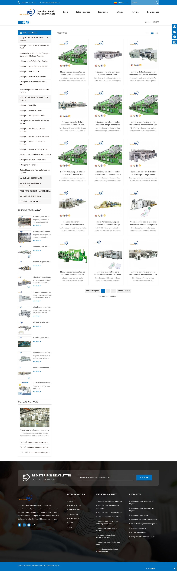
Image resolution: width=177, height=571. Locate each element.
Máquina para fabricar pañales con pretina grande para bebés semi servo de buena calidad (42, 247)
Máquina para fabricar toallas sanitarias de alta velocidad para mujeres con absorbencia (143, 273)
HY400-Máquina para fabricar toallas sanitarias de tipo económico (72, 173)
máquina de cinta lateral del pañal (35, 136)
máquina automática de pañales (143, 537)
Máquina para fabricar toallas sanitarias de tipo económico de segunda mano (108, 173)
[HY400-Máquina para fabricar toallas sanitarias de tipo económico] (72, 154)
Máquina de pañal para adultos (109, 517)
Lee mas (36, 225)
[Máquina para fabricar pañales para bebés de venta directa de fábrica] (24, 343)
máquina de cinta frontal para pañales (32, 130)
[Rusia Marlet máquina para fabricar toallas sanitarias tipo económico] (107, 204)
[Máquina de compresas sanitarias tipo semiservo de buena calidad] (72, 204)
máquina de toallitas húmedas (33, 77)
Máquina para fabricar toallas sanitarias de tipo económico (72, 73)
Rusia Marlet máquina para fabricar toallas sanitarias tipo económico (107, 223)
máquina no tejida (28, 105)
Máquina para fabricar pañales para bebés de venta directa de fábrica (42, 337)
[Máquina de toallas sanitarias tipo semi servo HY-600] (107, 54)
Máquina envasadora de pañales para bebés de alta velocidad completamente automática (42, 353)
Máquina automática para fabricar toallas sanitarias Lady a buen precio (107, 273)
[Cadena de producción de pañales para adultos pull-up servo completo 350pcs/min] (24, 267)
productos (103, 12)
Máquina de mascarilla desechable (30, 184)
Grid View (152, 33)
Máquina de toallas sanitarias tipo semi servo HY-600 (108, 73)
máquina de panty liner (30, 71)
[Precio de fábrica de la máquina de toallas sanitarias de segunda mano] (143, 204)
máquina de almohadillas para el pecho (33, 83)
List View (157, 33)
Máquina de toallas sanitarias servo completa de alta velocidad (143, 73)
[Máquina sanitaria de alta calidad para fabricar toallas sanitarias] (24, 237)
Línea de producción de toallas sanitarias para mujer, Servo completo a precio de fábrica (143, 173)
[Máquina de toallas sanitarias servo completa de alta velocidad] (143, 54)
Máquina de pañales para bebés (110, 512)
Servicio (135, 12)
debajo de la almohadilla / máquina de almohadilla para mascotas (35, 54)
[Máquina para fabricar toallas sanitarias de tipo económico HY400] (107, 104)
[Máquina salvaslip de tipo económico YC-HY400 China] (72, 104)
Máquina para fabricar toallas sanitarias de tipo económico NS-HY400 (143, 123)
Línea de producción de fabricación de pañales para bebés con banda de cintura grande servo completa (42, 368)
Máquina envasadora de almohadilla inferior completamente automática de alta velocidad (42, 307)
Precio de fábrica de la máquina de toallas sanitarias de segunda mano (143, 223)
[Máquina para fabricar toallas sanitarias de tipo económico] (72, 54)
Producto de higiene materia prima (35, 191)
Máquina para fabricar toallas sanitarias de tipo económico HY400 (108, 123)
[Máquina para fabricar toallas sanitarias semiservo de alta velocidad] (72, 254)
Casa (71, 501)
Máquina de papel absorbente (33, 115)
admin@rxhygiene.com (51, 2)
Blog (71, 523)
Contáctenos (153, 12)
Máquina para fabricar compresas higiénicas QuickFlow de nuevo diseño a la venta (34, 430)
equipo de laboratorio (30, 201)
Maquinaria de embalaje (31, 178)
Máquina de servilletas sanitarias (110, 501)
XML (70, 527)
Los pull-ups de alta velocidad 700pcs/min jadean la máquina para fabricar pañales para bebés (42, 322)
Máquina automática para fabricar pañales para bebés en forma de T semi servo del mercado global (42, 277)
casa (65, 12)
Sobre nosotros (83, 12)
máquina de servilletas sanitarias (34, 66)
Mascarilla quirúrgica (30, 196)
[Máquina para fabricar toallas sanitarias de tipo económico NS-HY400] (143, 104)
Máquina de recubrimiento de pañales (32, 143)
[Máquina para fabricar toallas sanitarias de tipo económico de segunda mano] (107, 154)
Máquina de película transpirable (34, 149)
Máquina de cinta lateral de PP (33, 160)
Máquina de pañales (29, 165)
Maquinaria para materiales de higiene (34, 99)
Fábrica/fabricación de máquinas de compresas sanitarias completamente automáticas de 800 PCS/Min (42, 383)
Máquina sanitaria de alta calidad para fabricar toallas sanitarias (42, 231)
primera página (92, 290)
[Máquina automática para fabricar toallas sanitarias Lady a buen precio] (107, 254)
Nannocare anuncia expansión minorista (44, 452)
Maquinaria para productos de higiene (34, 39)
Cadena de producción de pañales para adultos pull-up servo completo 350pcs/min (42, 262)
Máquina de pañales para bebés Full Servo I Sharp (45, 447)
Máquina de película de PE (31, 110)
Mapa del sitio (74, 518)
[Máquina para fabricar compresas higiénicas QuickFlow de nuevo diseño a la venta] (34, 417)
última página (124, 290)
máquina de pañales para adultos (34, 61)
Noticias (119, 12)
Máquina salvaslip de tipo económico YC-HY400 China (72, 123)
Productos (73, 514)
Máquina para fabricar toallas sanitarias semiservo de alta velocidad (72, 273)
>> (113, 290)
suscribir (144, 477)
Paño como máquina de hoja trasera (36, 154)
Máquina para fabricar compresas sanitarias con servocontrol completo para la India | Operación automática (42, 216)
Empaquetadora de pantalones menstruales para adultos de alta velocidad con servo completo (42, 292)
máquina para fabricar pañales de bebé (34, 47)
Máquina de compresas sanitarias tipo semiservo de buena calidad (72, 223)
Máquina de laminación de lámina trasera (34, 122)
